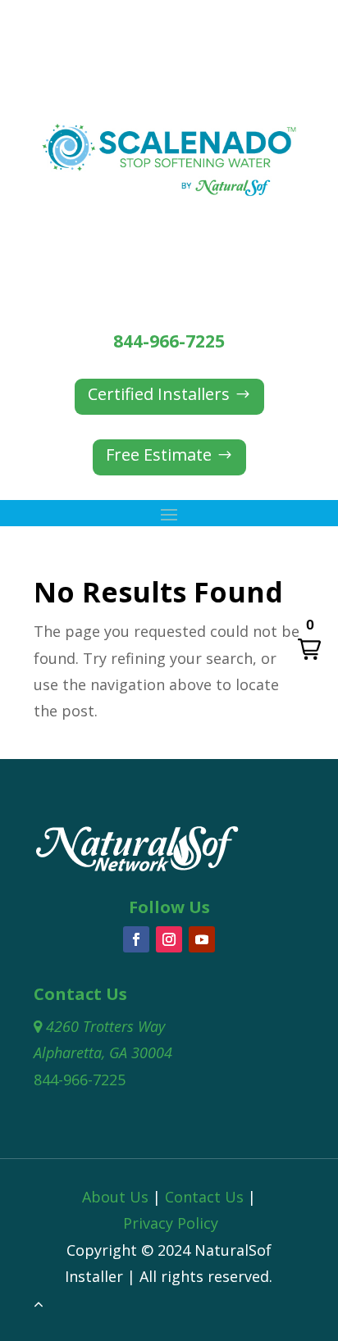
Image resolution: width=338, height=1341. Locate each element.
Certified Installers (159, 394)
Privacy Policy (170, 1223)
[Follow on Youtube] (202, 939)
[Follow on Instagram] (169, 939)
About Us (115, 1197)
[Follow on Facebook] (136, 939)
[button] (309, 640)
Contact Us (204, 1197)
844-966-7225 (169, 341)
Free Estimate (159, 454)
